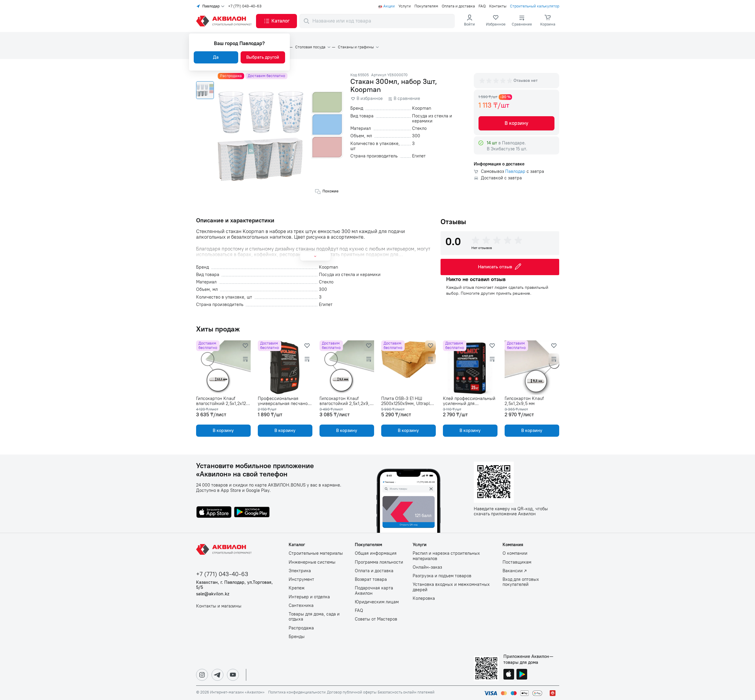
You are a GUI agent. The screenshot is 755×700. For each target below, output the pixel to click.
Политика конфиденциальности (297, 692)
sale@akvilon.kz (212, 594)
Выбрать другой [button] (262, 57)
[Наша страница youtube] (233, 675)
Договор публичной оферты (351, 692)
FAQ (482, 6)
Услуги (404, 6)
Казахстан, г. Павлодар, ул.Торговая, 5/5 (234, 585)
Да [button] (216, 57)
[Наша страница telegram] (217, 675)
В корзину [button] (516, 123)
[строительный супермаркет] (225, 21)
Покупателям (426, 6)
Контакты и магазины (218, 606)
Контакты (497, 6)
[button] (276, 21)
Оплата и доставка (458, 6)
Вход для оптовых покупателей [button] (521, 582)
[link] (495, 21)
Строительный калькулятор (534, 6)
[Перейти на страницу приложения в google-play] (252, 512)
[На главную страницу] (225, 549)
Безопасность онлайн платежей (406, 692)
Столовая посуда (310, 47)
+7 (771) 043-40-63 (245, 6)
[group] (496, 81)
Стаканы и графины (356, 47)
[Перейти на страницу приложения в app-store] (214, 512)
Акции (389, 6)
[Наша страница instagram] (202, 675)
